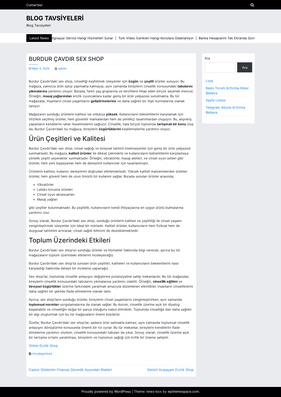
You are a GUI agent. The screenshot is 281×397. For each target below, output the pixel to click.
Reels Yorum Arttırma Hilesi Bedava (227, 90)
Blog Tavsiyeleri (55, 18)
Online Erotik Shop (43, 346)
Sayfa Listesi (215, 100)
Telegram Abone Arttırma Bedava (225, 109)
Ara (207, 58)
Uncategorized (42, 353)
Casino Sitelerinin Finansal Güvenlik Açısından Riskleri (70, 370)
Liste (209, 81)
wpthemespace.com (183, 391)
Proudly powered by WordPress (106, 391)
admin (62, 68)
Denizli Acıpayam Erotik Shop (170, 370)
